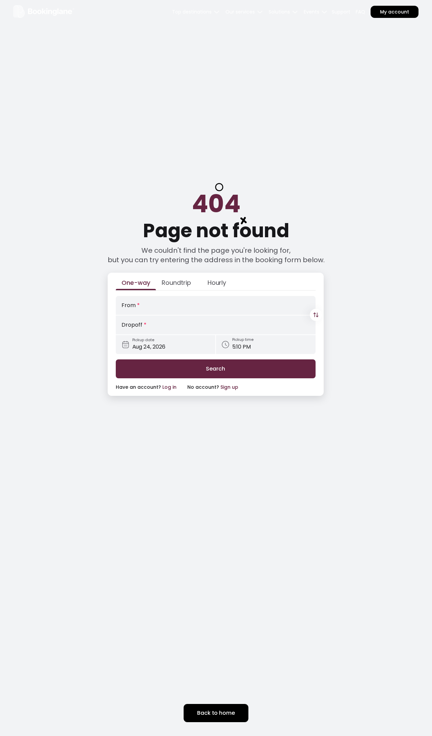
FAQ (360, 11)
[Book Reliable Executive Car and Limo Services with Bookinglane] (44, 11)
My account (394, 11)
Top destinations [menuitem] (192, 11)
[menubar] (196, 12)
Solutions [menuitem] (279, 11)
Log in (169, 387)
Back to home (216, 713)
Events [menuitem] (311, 11)
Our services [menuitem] (240, 11)
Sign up (229, 387)
